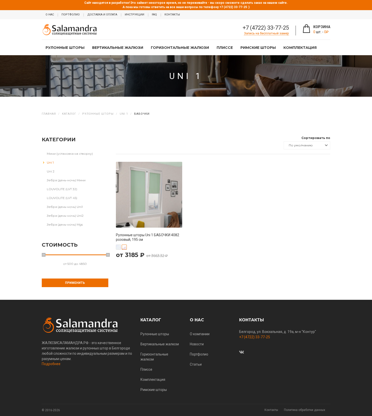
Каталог (69, 113)
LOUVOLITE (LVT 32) (62, 189)
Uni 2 (50, 171)
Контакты (271, 410)
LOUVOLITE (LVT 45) (62, 198)
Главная (49, 113)
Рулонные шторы (65, 47)
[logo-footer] (87, 325)
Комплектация (300, 47)
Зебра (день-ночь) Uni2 (65, 215)
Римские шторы (258, 47)
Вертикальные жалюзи (117, 47)
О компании (200, 334)
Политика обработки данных (304, 410)
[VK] (241, 352)
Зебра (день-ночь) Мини (66, 180)
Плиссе (225, 47)
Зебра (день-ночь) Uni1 (65, 207)
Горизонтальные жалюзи (180, 47)
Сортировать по (315, 138)
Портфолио (199, 354)
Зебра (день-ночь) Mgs (65, 224)
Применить (75, 283)
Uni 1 (124, 113)
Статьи (196, 364)
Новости (197, 344)
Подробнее (51, 364)
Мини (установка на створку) (70, 153)
